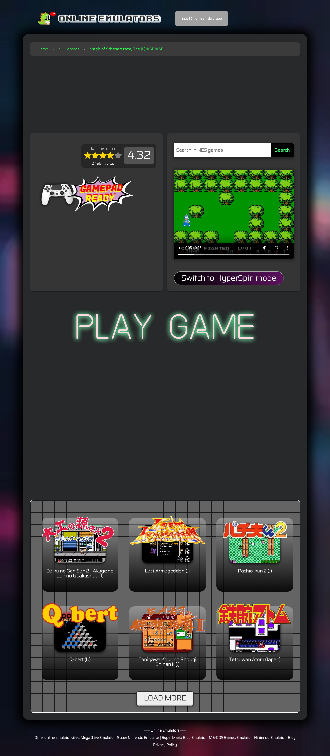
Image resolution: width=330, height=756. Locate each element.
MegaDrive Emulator (98, 738)
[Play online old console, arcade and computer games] (92, 18)
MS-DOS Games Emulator (230, 738)
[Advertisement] (165, 92)
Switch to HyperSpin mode (228, 278)
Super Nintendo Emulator (138, 738)
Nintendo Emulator (270, 738)
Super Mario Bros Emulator (184, 738)
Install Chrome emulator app (201, 18)
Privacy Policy (165, 745)
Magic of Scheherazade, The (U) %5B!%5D (127, 49)
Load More (165, 698)
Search (282, 150)
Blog (292, 738)
